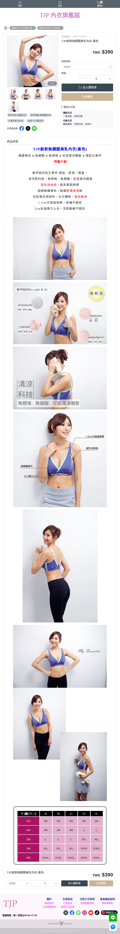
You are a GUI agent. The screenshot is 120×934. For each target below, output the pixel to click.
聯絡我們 (49, 903)
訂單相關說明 (49, 907)
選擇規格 (66, 61)
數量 (64, 73)
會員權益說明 (107, 899)
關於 (49, 899)
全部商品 (68, 899)
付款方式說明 (87, 899)
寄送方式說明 (67, 907)
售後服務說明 (87, 903)
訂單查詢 (67, 903)
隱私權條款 (107, 903)
